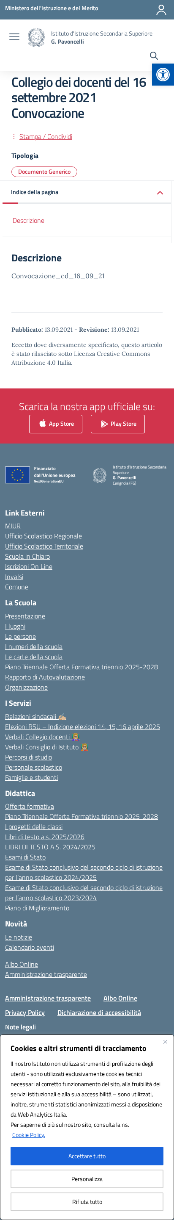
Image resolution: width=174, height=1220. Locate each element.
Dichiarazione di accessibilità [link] (99, 1012)
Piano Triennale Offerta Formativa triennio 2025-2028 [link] (81, 667)
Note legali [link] (20, 1027)
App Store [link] (61, 423)
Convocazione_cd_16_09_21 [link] (58, 276)
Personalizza (87, 1178)
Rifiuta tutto (87, 1201)
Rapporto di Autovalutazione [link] (45, 677)
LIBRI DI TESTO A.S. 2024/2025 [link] (50, 847)
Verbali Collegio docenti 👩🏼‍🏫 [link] (42, 737)
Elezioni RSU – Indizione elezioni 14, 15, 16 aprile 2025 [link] (82, 726)
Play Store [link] (122, 423)
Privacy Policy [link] (25, 1012)
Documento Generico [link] (44, 171)
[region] (87, 1127)
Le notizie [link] (18, 937)
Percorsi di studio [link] (28, 757)
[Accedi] (161, 9)
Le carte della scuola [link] (34, 657)
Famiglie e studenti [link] (31, 777)
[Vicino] (165, 1042)
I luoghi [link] (15, 626)
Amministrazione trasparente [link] (46, 974)
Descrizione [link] (28, 220)
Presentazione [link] (25, 616)
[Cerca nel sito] (153, 56)
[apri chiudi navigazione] (14, 38)
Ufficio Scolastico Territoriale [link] (44, 546)
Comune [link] (16, 587)
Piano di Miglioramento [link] (37, 908)
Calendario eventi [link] (29, 947)
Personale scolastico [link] (33, 767)
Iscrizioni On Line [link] (28, 566)
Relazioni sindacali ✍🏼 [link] (35, 716)
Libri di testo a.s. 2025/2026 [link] (44, 837)
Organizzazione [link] (26, 687)
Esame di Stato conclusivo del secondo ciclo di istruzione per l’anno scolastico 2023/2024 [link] (84, 892)
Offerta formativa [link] (29, 806)
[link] (163, 75)
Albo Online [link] (21, 964)
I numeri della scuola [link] (34, 646)
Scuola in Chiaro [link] (27, 556)
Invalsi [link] (14, 576)
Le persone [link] (20, 636)
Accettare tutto (87, 1155)
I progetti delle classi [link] (34, 826)
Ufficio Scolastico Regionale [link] (43, 536)
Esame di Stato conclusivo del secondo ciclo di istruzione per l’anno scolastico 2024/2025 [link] (84, 872)
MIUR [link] (13, 526)
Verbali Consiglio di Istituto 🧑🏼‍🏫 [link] (47, 747)
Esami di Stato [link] (25, 857)
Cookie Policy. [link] (28, 1134)
